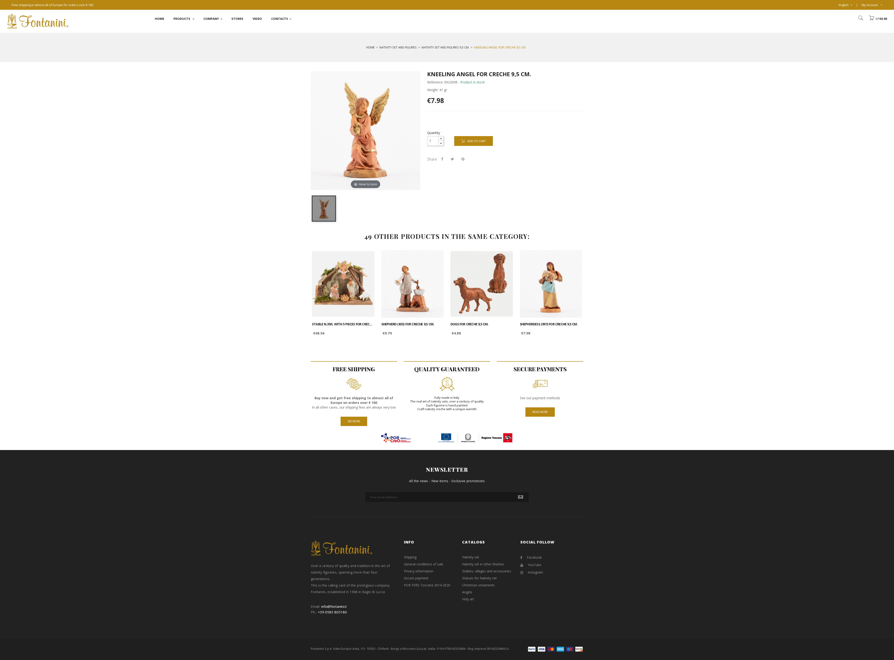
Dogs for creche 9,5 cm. (469, 324)
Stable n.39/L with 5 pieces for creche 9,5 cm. (343, 324)
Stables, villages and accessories (486, 571)
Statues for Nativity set (479, 578)
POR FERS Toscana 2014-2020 (427, 585)
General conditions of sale (423, 564)
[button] (878, 18)
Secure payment (416, 578)
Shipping (410, 557)
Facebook (534, 557)
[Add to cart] (365, 257)
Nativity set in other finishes (483, 564)
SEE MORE (354, 421)
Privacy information (418, 571)
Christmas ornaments (478, 585)
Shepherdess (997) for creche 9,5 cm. (549, 324)
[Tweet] (452, 159)
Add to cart (476, 141)
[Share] (442, 159)
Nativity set (470, 557)
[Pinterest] (463, 159)
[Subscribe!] (520, 497)
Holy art (468, 599)
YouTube (534, 565)
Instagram (535, 572)
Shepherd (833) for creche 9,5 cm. (407, 324)
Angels (467, 592)
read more (540, 412)
